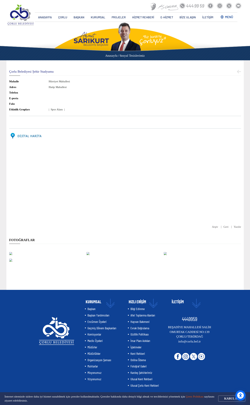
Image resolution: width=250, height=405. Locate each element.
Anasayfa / (112, 55)
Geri (225, 226)
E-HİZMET (167, 17)
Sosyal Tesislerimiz (132, 55)
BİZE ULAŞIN (188, 17)
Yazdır (237, 226)
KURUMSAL (98, 17)
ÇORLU (62, 17)
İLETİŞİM (207, 17)
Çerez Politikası (195, 396)
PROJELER (119, 17)
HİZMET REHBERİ (143, 17)
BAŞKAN (79, 17)
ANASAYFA (45, 17)
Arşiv (215, 226)
